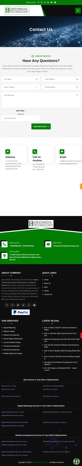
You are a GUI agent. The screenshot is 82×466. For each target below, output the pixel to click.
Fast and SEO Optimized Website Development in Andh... (61, 346)
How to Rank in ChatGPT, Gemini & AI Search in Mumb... (60, 329)
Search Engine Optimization (13, 339)
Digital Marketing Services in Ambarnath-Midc (57, 412)
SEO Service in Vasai (8, 389)
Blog (45, 287)
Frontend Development (12, 346)
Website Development (11, 335)
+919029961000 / (16, 246)
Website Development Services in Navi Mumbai (16, 452)
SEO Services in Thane (9, 386)
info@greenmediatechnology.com (66, 246)
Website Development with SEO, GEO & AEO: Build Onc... (61, 340)
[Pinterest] (51, 2)
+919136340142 (28, 246)
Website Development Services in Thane (14, 441)
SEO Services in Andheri (50, 396)
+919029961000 (38, 167)
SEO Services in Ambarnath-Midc (53, 386)
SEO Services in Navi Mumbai (11, 396)
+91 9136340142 (39, 164)
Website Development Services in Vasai (14, 445)
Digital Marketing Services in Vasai (12, 415)
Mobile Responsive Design (13, 353)
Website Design (9, 331)
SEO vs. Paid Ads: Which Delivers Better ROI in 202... (60, 334)
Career (46, 291)
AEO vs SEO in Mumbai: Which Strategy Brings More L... (62, 352)
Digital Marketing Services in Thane (13, 412)
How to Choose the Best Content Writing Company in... (62, 358)
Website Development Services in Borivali (15, 455)
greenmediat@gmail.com (68, 164)
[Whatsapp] (29, 305)
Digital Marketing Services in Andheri (54, 422)
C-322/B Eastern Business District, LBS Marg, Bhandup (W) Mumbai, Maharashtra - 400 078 (26, 257)
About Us (47, 283)
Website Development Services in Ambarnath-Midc (59, 441)
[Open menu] (78, 10)
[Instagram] (41, 2)
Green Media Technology (40, 462)
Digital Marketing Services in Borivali (13, 426)
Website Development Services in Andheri (56, 452)
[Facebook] (38, 2)
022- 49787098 (38, 170)
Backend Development (12, 350)
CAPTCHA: (20, 111)
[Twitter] (45, 2)
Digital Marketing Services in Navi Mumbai (15, 422)
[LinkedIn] (48, 2)
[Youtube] (55, 2)
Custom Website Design (12, 342)
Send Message (39, 126)
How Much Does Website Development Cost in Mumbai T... (60, 363)
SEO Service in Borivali (50, 389)
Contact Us (48, 294)
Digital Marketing (10, 328)
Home (35, 34)
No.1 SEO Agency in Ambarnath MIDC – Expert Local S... (60, 369)
